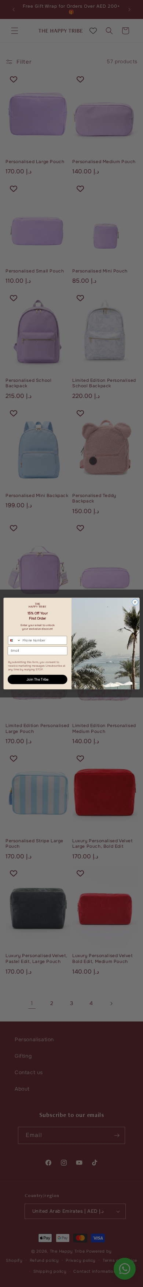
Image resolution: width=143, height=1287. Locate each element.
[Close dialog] (135, 602)
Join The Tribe (37, 679)
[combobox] (14, 640)
